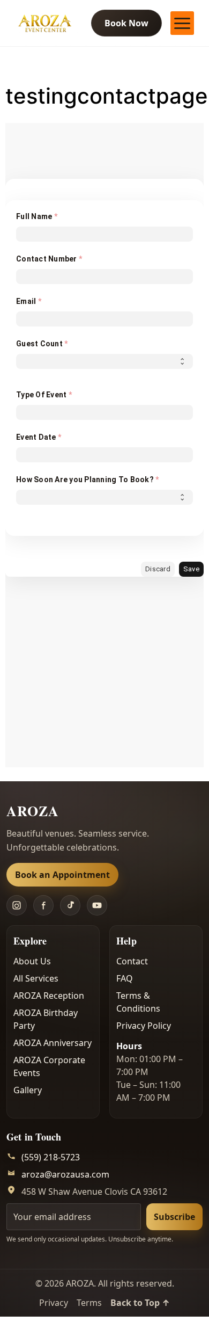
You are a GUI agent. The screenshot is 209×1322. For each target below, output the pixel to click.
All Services (35, 978)
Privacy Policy (143, 1026)
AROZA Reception (48, 995)
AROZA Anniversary (52, 1043)
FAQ (124, 978)
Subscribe (174, 1217)
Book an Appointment (62, 875)
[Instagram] (16, 905)
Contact (132, 961)
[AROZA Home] (44, 23)
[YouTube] (97, 905)
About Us (32, 961)
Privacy (53, 1303)
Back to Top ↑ (140, 1303)
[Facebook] (43, 905)
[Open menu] (182, 23)
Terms (89, 1303)
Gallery (27, 1090)
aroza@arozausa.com (65, 1174)
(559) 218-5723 (50, 1157)
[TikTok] (70, 905)
